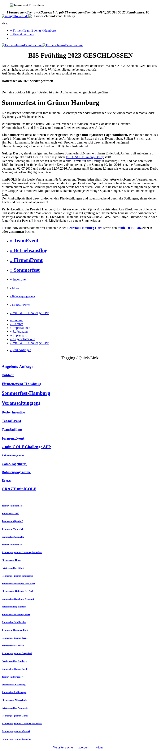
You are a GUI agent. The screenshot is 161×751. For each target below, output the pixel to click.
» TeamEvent (24, 240)
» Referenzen (19, 331)
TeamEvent (11, 421)
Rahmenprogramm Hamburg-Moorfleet (22, 552)
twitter (99, 747)
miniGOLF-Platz (130, 228)
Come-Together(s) (14, 464)
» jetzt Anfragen (20, 350)
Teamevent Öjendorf (12, 521)
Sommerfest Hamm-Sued (14, 669)
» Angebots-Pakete (22, 339)
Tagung (6, 480)
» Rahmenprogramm (22, 296)
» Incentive (18, 279)
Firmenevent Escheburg (14, 684)
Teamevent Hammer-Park (15, 630)
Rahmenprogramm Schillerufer (17, 575)
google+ (83, 747)
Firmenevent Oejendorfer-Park (18, 591)
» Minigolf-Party (20, 304)
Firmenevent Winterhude (14, 700)
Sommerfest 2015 (10, 513)
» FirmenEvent (26, 260)
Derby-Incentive (13, 412)
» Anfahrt (16, 324)
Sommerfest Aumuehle (13, 537)
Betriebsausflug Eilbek (13, 568)
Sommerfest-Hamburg (26, 393)
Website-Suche (63, 747)
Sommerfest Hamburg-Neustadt (18, 599)
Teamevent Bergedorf (12, 676)
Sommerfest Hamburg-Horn (16, 614)
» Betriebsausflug (28, 250)
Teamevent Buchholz (12, 505)
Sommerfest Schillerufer (14, 622)
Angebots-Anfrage (17, 366)
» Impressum (18, 335)
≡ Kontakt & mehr (22, 34)
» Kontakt (16, 320)
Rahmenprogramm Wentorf (16, 731)
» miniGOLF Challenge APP (29, 313)
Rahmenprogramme (16, 472)
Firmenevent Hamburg (21, 384)
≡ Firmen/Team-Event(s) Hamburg (33, 30)
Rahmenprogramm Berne (14, 638)
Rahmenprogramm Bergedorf (17, 653)
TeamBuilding (12, 429)
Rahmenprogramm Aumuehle (16, 739)
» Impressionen (20, 328)
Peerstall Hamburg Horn (85, 228)
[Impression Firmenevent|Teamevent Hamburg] (22, 45)
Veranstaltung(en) (21, 403)
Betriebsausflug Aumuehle (15, 708)
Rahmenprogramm (13, 455)
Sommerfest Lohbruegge (14, 692)
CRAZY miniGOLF (19, 489)
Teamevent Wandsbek (12, 529)
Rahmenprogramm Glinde (15, 715)
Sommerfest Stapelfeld (13, 645)
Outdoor (8, 375)
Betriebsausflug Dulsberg (14, 661)
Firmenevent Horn (11, 560)
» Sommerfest (25, 270)
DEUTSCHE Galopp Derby (85, 157)
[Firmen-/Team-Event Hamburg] (15, 16)
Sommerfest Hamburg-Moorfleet (18, 583)
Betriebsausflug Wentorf (14, 606)
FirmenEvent (13, 438)
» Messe (14, 288)
